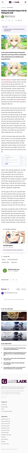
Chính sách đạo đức (5, 423)
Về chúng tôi (4, 404)
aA (18, 20)
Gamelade (3, 7)
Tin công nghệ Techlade (6, 411)
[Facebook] (6, 20)
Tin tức (2, 409)
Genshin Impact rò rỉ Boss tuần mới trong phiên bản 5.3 (14, 30)
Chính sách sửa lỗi (5, 425)
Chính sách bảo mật (5, 421)
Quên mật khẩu (4, 439)
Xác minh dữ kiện (5, 432)
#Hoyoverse (14, 262)
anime (19, 99)
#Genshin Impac (5, 262)
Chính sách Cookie (5, 430)
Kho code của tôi (5, 443)
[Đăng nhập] (25, 2)
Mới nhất (24, 289)
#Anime (3, 259)
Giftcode (3, 441)
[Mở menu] (2, 2)
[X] (9, 20)
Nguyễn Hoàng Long (10, 16)
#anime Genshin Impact (13, 259)
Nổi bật (18, 289)
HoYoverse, (9, 82)
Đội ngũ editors (4, 406)
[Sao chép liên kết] (12, 20)
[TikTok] (5, 397)
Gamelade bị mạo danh (6, 434)
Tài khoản (3, 437)
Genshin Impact (6, 79)
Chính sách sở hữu (5, 428)
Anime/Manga (10, 7)
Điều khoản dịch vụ (5, 419)
